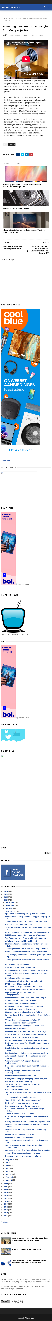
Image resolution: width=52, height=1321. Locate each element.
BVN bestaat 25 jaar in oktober (18, 984)
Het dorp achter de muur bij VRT (19, 924)
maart (9, 1174)
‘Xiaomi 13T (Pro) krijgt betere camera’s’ (23, 1100)
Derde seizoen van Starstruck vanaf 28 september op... (27, 1067)
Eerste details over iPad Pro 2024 (19, 1134)
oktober (9, 908)
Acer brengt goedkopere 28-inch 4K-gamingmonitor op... (28, 955)
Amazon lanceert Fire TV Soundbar (20, 967)
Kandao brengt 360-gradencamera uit (21, 1009)
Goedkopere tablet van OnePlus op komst (23, 981)
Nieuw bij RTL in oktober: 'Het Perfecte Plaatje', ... (27, 1031)
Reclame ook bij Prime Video (17, 964)
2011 (6, 1215)
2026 (6, 891)
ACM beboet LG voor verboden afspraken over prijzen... (25, 1057)
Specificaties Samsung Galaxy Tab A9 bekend (25, 913)
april (8, 1171)
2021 (6, 1186)
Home (5, 19)
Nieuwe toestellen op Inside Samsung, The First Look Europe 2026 (24, 231)
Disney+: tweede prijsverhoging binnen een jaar (26, 1078)
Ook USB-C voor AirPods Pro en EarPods (22, 1037)
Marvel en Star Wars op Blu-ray (18, 1081)
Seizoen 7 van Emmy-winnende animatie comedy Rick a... (26, 1125)
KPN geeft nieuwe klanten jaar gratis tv (22, 1103)
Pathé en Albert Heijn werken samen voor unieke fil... (26, 1118)
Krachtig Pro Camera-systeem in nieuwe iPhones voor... (26, 1049)
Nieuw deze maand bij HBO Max (19, 1137)
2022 (6, 1184)
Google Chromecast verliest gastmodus (22, 1153)
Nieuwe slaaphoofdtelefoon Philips (20, 1076)
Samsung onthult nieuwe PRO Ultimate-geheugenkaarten (22, 1085)
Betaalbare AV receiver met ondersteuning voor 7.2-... (26, 1110)
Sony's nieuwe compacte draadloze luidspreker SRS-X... (28, 1093)
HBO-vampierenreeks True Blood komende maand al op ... (27, 1044)
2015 (6, 1204)
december (10, 902)
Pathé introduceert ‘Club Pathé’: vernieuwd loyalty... (28, 932)
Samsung (12, 19)
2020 (6, 1189)
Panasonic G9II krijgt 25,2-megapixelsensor (24, 1006)
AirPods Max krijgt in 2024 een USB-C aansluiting (26, 1034)
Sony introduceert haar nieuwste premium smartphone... (23, 1146)
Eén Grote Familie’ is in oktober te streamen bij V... (27, 1053)
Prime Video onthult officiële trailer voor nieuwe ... (27, 951)
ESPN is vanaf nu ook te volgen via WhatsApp (25, 935)
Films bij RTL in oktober (15, 1028)
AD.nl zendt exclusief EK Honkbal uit (21, 941)
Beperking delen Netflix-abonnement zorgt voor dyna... (26, 974)
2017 (6, 1198)
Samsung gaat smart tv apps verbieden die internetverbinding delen (22, 185)
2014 (6, 1207)
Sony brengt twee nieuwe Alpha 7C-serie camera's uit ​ (27, 1141)
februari (9, 1177)
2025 (6, 894)
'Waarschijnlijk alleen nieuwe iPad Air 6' (22, 1020)
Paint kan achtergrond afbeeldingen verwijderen (26, 1040)
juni (7, 1165)
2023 (6, 900)
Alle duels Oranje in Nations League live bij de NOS (27, 970)
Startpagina (5, 1222)
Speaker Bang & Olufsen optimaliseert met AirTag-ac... (27, 1016)
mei (7, 1168)
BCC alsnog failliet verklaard (17, 978)
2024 (6, 897)
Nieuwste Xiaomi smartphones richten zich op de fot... (26, 945)
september (11, 911)
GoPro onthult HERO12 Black (17, 1089)
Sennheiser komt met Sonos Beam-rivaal (23, 1106)
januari (9, 1180)
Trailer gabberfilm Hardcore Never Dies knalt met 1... (27, 960)
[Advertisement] (26, 816)
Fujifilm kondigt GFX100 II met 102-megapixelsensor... (20, 993)
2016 (6, 1201)
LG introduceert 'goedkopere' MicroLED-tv (23, 987)
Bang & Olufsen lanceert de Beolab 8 (21, 1003)
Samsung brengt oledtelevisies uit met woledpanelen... (22, 1072)
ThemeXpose (29, 1318)
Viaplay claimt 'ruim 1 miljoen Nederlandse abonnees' (24, 1062)
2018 (6, 1195)
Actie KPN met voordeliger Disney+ (20, 1000)
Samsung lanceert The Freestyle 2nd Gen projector (27, 1150)
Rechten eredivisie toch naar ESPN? (20, 1023)
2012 (6, 1213)
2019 (6, 1192)
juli (7, 1162)
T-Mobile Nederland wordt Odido (19, 1114)
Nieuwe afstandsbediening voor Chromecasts (25, 1026)
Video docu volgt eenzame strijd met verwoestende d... (28, 928)
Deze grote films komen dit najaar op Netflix (25, 989)
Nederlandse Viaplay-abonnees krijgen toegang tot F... (28, 917)
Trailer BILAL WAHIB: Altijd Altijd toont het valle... (26, 921)
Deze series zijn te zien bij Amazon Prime (23, 1156)
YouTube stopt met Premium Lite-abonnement (26, 938)
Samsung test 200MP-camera (16, 208)
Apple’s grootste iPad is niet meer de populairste (26, 949)
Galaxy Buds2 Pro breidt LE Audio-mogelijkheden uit (28, 1121)
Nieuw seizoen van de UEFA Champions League (25, 997)
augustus (10, 1159)
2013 (6, 1210)
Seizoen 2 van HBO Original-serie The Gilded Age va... (26, 1130)
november (10, 905)
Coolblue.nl (5, 460)
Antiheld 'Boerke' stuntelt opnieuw (26, 1249)
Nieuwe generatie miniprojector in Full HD (23, 1012)
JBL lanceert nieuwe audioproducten (21, 1097)
